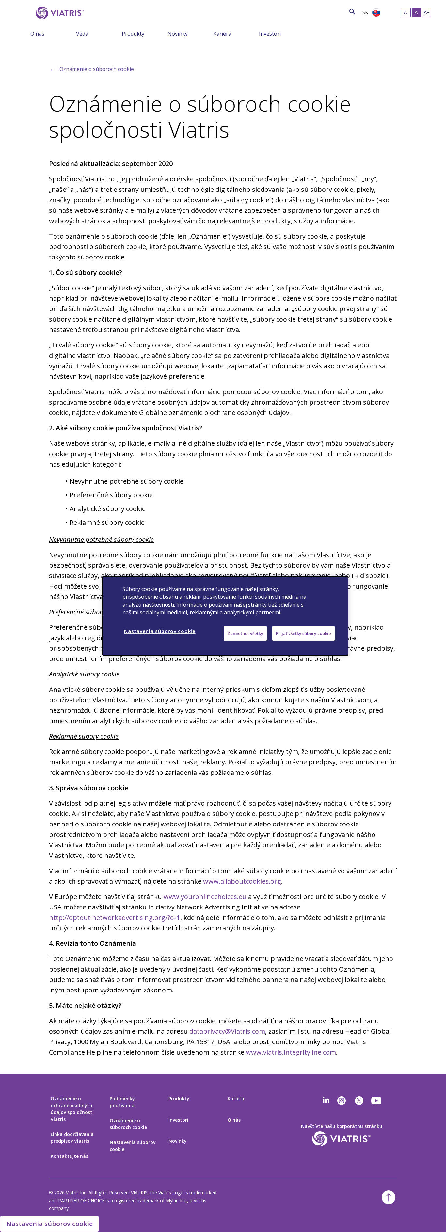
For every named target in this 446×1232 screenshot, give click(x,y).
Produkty (133, 33)
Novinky (177, 33)
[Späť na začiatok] (388, 1197)
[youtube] (376, 1100)
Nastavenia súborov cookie (132, 1145)
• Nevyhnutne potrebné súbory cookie (124, 481)
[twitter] (359, 1100)
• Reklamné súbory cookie (105, 522)
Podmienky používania (122, 1101)
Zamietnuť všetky (245, 633)
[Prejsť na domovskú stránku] (58, 13)
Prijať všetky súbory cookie (303, 633)
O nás (37, 33)
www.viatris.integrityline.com (291, 1052)
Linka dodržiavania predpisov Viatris (72, 1137)
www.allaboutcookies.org (242, 881)
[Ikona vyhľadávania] (352, 11)
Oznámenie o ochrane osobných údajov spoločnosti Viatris (72, 1108)
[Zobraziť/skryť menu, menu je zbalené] (71, 33)
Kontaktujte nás (69, 1156)
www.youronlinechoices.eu (205, 896)
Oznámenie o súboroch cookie (96, 69)
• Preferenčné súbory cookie (109, 495)
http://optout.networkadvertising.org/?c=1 (114, 917)
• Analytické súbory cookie (105, 508)
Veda (82, 33)
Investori (270, 33)
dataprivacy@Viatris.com (227, 1031)
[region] (225, 616)
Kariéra (222, 33)
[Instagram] (341, 1100)
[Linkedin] (326, 1101)
